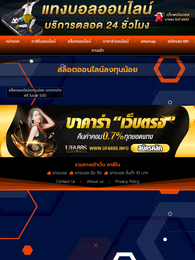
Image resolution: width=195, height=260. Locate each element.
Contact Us (65, 181)
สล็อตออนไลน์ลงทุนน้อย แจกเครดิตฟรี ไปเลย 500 (35, 93)
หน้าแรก (13, 41)
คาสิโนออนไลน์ (43, 41)
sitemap (148, 41)
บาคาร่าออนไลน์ (116, 41)
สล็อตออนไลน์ (79, 41)
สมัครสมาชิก (178, 41)
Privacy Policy (127, 181)
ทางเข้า (98, 50)
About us (95, 181)
